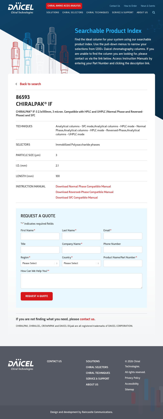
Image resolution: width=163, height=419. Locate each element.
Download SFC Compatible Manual (77, 197)
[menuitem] (52, 13)
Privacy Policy (132, 378)
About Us (92, 384)
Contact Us (115, 6)
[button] (152, 13)
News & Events (148, 6)
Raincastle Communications (97, 412)
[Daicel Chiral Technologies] (21, 8)
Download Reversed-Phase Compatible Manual (84, 192)
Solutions (93, 361)
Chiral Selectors (97, 367)
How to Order (130, 6)
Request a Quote (36, 296)
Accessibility (132, 383)
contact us (87, 319)
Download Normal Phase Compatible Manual (83, 186)
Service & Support (97, 378)
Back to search (30, 84)
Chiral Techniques (98, 373)
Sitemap (129, 389)
